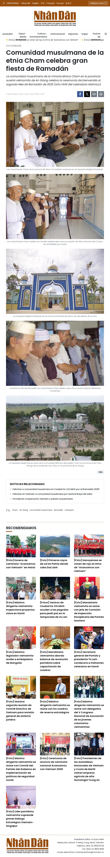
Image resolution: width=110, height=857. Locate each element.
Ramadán (58, 510)
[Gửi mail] (94, 94)
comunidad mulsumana (41, 510)
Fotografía (13, 45)
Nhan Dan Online (55, 18)
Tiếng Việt (25, 3)
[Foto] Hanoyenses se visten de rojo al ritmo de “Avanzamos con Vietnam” (88, 565)
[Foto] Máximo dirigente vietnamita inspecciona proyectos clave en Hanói (20, 608)
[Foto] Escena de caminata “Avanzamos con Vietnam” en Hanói (20, 563)
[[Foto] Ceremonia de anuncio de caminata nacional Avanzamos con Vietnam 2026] (55, 744)
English (35, 3)
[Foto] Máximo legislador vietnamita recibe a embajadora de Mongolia (20, 657)
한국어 (68, 3)
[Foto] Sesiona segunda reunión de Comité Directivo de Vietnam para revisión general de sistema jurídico (20, 710)
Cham (15, 510)
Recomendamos (21, 528)
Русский (60, 3)
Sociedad (7, 34)
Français (50, 3)
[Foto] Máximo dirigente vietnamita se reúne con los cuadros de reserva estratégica (55, 707)
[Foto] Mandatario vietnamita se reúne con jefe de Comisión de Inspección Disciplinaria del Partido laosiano (89, 611)
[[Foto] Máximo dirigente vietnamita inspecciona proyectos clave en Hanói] (21, 588)
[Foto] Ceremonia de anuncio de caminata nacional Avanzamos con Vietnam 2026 (53, 764)
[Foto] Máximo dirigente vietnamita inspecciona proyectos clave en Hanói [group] (43, 40)
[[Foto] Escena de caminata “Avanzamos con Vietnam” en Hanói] (21, 546)
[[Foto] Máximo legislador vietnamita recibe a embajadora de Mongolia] (21, 637)
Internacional (58, 34)
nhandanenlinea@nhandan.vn (90, 852)
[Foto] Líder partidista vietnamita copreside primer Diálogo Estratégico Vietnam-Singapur (20, 819)
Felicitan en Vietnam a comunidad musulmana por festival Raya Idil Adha (52, 494)
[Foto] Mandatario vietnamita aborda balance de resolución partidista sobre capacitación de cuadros (54, 661)
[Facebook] (80, 94)
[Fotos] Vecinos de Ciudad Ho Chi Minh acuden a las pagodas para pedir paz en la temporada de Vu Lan (54, 610)
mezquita (69, 510)
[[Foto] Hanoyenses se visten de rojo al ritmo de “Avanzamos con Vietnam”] (89, 546)
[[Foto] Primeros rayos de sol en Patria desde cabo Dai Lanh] (55, 546)
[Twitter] (87, 94)
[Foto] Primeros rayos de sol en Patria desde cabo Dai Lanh (54, 563)
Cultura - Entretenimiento (38, 34)
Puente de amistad (95, 34)
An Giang (23, 510)
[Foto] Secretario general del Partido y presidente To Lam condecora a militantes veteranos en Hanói (89, 659)
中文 (43, 3)
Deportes (73, 34)
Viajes (84, 34)
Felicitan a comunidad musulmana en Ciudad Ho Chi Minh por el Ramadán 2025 (56, 489)
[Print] (101, 94)
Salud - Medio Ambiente (21, 34)
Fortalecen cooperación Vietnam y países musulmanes (43, 498)
